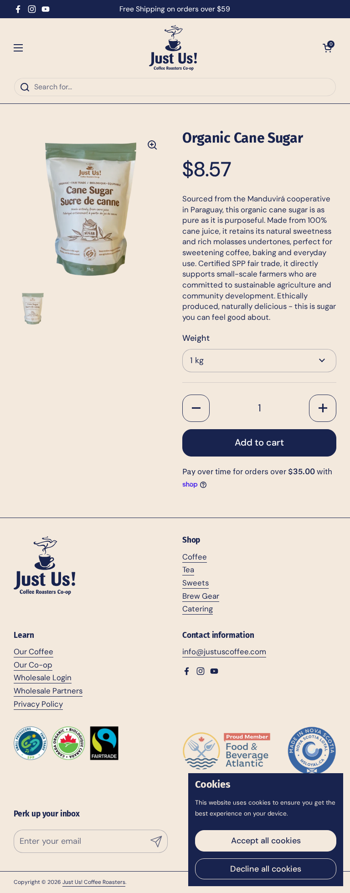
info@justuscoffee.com (224, 652)
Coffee (194, 557)
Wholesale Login (43, 677)
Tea (188, 570)
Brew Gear (200, 596)
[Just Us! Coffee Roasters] (173, 48)
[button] (327, 48)
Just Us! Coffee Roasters (93, 882)
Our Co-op (33, 665)
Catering (197, 609)
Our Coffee (33, 652)
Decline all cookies (265, 868)
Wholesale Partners (48, 691)
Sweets (195, 583)
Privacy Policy (38, 704)
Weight (196, 338)
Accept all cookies (266, 840)
